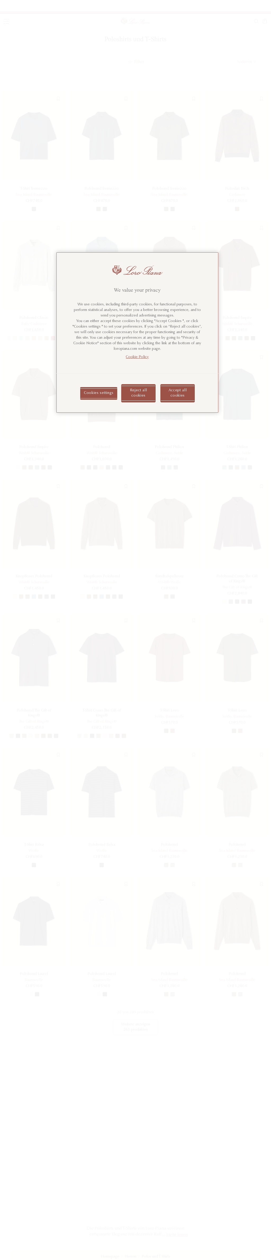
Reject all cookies (138, 393)
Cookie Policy (137, 357)
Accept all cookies (178, 393)
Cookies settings (99, 393)
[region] (137, 332)
